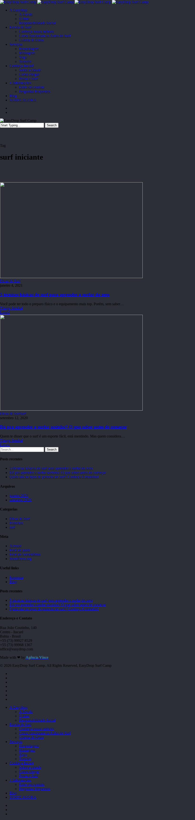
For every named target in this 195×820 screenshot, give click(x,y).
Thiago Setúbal (11, 308)
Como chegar (29, 772)
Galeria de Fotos (31, 737)
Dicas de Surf (10, 281)
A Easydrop (18, 707)
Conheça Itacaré (22, 763)
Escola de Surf (20, 724)
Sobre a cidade (30, 767)
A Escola (26, 712)
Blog (13, 582)
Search (52, 125)
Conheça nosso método (36, 729)
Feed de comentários (25, 554)
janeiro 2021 (19, 496)
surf (23, 414)
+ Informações (20, 780)
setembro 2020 (21, 500)
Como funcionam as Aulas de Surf (45, 733)
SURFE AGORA (23, 797)
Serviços (16, 742)
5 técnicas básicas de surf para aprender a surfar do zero (55, 294)
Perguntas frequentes (34, 789)
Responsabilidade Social (37, 720)
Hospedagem (29, 746)
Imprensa (16, 577)
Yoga (23, 754)
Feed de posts (20, 550)
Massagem (27, 750)
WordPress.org (21, 559)
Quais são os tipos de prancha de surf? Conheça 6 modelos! (54, 477)
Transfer (25, 759)
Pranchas (16, 523)
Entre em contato (31, 784)
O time (24, 716)
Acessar (15, 546)
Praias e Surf (28, 776)
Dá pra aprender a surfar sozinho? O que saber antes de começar (63, 426)
